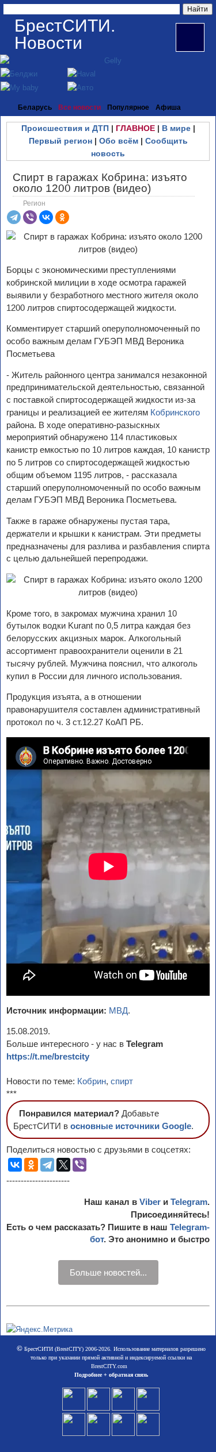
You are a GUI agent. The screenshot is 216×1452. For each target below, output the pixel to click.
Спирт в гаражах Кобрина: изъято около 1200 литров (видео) (100, 182)
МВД (118, 1010)
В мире (176, 128)
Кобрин (91, 1081)
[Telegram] (14, 217)
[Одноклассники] (62, 217)
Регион (34, 203)
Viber (150, 1202)
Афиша (168, 107)
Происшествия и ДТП (65, 128)
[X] (63, 1165)
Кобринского (175, 412)
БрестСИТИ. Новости (64, 34)
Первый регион (60, 140)
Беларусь (35, 107)
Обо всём (118, 140)
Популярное (128, 107)
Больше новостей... (108, 1272)
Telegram (188, 1202)
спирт (122, 1081)
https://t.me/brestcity (47, 1056)
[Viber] (30, 217)
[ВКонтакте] (46, 217)
